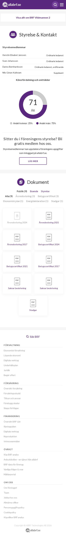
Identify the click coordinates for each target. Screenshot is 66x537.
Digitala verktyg (11, 360)
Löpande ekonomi (12, 355)
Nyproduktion (10, 436)
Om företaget (10, 487)
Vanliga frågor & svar (13, 469)
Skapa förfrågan (11, 408)
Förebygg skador (12, 403)
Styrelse (45, 191)
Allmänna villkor (11, 502)
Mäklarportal (10, 474)
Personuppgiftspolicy (14, 507)
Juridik (7, 370)
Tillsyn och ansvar (12, 398)
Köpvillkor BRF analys (14, 517)
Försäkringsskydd (12, 393)
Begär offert (10, 375)
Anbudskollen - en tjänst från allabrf (21, 459)
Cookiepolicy (10, 512)
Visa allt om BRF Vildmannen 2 (33, 17)
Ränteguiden (10, 426)
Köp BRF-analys (11, 454)
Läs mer (33, 161)
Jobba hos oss (10, 497)
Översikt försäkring (13, 388)
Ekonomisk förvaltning (14, 350)
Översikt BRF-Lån (12, 421)
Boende (34, 191)
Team (6, 492)
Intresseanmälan (12, 441)
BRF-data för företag (13, 464)
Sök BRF (34, 336)
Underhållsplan (11, 365)
